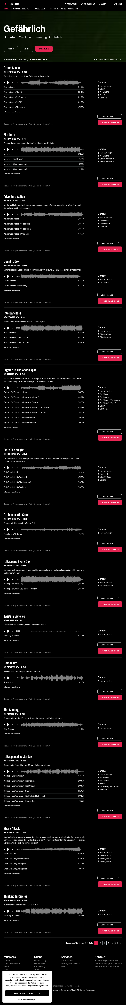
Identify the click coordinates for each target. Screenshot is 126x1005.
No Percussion (106, 585)
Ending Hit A (105, 858)
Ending (103, 480)
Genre (26, 49)
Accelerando (105, 855)
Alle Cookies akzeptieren (27, 993)
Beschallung (27, 8)
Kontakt (7, 960)
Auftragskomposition (70, 963)
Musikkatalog (40, 960)
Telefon (37, 969)
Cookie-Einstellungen (27, 999)
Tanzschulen (39, 8)
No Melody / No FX (108, 403)
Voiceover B (105, 223)
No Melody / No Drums (110, 400)
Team (6, 966)
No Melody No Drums (109, 786)
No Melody (104, 394)
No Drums (104, 92)
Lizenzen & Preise (12, 963)
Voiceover (104, 220)
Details (6, 124)
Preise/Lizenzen (35, 124)
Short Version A (107, 159)
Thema (11, 49)
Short (102, 89)
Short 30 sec (105, 337)
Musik (6, 8)
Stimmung (44, 49)
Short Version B (107, 162)
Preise (63, 8)
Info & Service (67, 960)
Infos (56, 8)
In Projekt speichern (19, 124)
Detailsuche (15, 8)
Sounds (50, 8)
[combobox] (116, 59)
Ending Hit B (105, 861)
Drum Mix (104, 226)
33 (116, 943)
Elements (104, 98)
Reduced (104, 474)
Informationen (59, 986)
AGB (6, 969)
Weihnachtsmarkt (75, 8)
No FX (102, 95)
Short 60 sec (105, 334)
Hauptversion (106, 86)
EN (121, 3)
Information (48, 124)
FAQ (63, 966)
